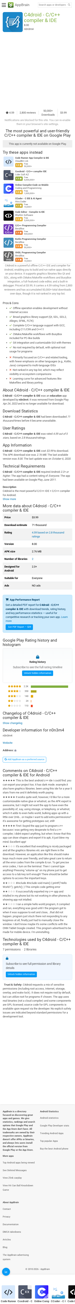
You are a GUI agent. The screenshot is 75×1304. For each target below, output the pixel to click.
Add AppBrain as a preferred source (25, 759)
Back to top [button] (66, 1273)
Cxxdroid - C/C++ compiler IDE (30, 171)
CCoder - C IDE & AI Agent (28, 198)
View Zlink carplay (12, 1178)
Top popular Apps (49, 1141)
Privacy (6, 1216)
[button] (37, 750)
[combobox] (52, 4)
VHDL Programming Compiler (30, 252)
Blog (5, 1247)
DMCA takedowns (12, 1232)
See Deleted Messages (15, 1170)
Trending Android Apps (52, 1133)
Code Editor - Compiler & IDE (30, 212)
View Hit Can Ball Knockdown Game (18, 1187)
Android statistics (49, 1118)
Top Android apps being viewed (19, 1162)
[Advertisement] (37, 70)
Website (7, 742)
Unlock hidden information (37, 673)
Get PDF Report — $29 (19, 627)
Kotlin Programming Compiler (30, 239)
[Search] (68, 5)
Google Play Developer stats (54, 1125)
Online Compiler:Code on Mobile (32, 185)
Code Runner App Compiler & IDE (32, 158)
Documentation (11, 1224)
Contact (7, 1209)
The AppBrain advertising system (16, 1257)
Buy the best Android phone (54, 1148)
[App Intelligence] (6, 1272)
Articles (7, 1239)
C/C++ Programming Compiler (30, 225)
